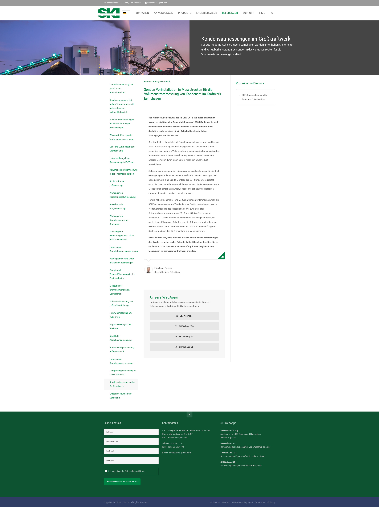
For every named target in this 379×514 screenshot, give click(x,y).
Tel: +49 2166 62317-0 (172, 443)
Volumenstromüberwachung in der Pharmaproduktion (123, 172)
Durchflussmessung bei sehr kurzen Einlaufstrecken (121, 88)
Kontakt (225, 502)
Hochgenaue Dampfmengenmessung (121, 361)
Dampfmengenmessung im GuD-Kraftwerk (123, 372)
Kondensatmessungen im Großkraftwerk (122, 384)
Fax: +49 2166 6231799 (173, 447)
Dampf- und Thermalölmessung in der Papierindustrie (122, 274)
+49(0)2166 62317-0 (132, 3)
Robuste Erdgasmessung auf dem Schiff (122, 349)
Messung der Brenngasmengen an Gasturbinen (120, 289)
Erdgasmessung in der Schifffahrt (120, 395)
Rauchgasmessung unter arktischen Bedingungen (122, 260)
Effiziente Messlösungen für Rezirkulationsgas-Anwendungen (122, 123)
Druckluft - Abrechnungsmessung (120, 338)
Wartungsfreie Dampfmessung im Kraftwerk (119, 220)
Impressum (214, 502)
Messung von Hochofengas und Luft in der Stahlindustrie (122, 235)
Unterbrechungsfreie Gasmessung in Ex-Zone (121, 160)
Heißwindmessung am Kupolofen (121, 315)
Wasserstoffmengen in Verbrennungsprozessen (121, 137)
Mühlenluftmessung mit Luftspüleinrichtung (121, 303)
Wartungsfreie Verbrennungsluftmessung (122, 195)
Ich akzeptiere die (126, 471)
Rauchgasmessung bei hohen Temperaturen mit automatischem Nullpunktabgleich (122, 106)
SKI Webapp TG (186, 336)
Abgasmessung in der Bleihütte (120, 326)
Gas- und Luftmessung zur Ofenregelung (122, 148)
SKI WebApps (186, 316)
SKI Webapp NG (186, 347)
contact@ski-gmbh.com (157, 3)
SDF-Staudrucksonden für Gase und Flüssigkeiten (254, 97)
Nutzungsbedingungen (242, 502)
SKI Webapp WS (186, 326)
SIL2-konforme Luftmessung (117, 183)
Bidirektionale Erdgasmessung (117, 206)
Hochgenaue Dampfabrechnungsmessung (124, 249)
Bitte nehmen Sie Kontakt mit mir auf (122, 482)
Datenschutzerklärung (135, 471)
